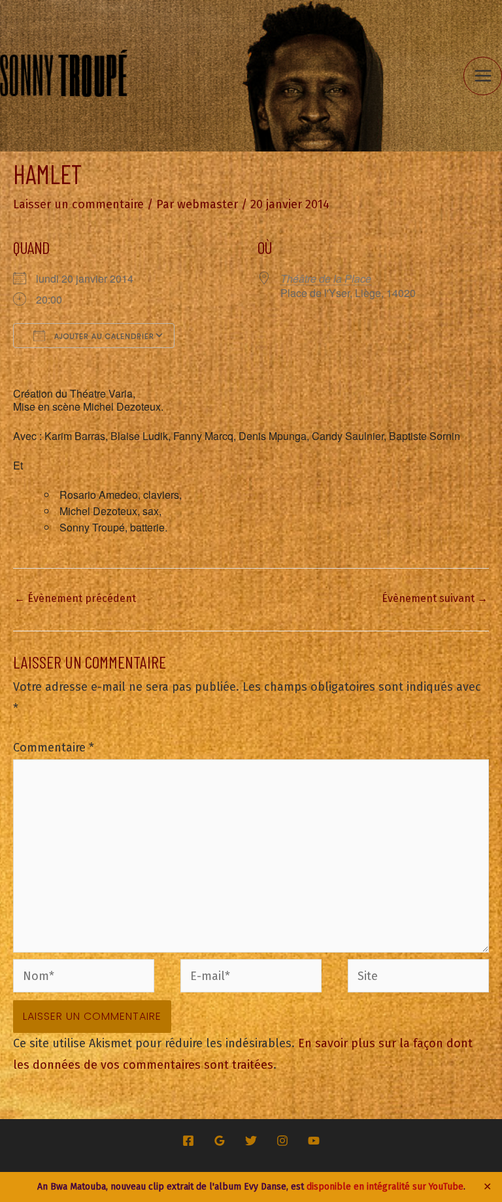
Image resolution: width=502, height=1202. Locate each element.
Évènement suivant (435, 598)
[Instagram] (282, 1141)
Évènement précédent (75, 598)
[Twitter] (251, 1141)
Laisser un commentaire (78, 204)
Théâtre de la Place (325, 278)
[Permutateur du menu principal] (482, 76)
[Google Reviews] (220, 1141)
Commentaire (53, 747)
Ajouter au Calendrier (103, 336)
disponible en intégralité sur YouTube (385, 1186)
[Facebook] (188, 1141)
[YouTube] (314, 1141)
